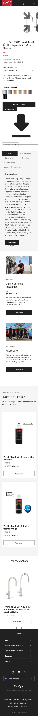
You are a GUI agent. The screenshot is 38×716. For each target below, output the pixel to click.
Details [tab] (9, 153)
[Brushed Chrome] (10, 92)
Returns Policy (13, 706)
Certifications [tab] (9, 162)
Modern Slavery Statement (18, 703)
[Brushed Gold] (15, 92)
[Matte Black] (5, 97)
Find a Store (12, 246)
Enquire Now (12, 242)
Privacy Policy (27, 700)
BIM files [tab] (25, 158)
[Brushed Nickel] (20, 92)
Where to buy (10, 109)
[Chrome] (5, 92)
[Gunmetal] (30, 92)
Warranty (24, 706)
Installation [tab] (9, 158)
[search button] (16, 87)
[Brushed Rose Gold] (25, 92)
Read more (11, 80)
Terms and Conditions (11, 700)
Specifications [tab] (25, 153)
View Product (17, 621)
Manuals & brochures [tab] (12, 167)
